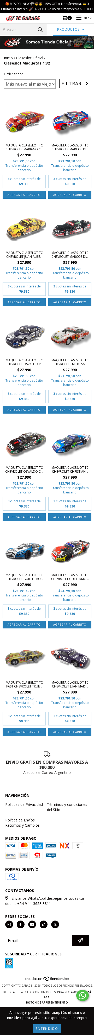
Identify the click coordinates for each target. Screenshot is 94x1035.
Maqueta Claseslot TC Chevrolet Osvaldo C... (24, 469)
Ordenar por (13, 74)
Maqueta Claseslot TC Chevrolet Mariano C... (24, 147)
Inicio (8, 57)
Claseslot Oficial (29, 57)
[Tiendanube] (47, 980)
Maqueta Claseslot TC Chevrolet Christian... (70, 469)
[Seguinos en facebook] (21, 924)
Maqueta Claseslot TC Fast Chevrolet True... (24, 684)
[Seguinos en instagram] (9, 924)
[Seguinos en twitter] (55, 924)
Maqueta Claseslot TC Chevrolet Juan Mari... (70, 684)
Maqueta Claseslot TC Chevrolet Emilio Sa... (70, 362)
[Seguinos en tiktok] (44, 924)
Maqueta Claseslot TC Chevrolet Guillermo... (24, 577)
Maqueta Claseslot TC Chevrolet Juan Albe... (24, 255)
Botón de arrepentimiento (47, 1002)
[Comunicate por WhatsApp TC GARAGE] (82, 995)
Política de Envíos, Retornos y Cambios (22, 823)
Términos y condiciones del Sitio (67, 807)
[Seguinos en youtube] (32, 924)
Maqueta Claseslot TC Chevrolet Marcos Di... (70, 147)
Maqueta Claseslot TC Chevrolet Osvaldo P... (24, 362)
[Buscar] (40, 29)
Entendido (47, 1028)
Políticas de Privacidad (24, 804)
